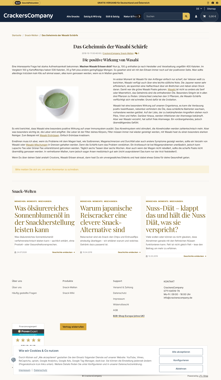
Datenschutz (40, 370)
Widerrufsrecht (121, 304)
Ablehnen (181, 368)
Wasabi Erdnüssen (49, 135)
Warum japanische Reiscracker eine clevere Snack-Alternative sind (106, 218)
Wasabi (172, 89)
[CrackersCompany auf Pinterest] (212, 3)
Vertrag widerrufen (73, 326)
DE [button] (197, 8)
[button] (196, 16)
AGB (115, 310)
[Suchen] (186, 16)
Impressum (24, 370)
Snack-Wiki (68, 293)
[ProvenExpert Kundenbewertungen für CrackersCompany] (28, 342)
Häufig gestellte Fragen (24, 293)
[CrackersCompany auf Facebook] (217, 3)
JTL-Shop (203, 376)
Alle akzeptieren (181, 351)
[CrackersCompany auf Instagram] (208, 3)
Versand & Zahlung (123, 287)
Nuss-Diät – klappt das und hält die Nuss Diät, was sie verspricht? (175, 218)
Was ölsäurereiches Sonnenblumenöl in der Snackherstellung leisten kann (45, 218)
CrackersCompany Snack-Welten (118, 53)
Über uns (17, 287)
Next (201, 228)
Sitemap (211, 8)
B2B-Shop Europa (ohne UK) (128, 316)
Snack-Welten (70, 287)
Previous (20, 228)
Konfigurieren (181, 360)
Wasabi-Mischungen (37, 144)
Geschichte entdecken (63, 252)
